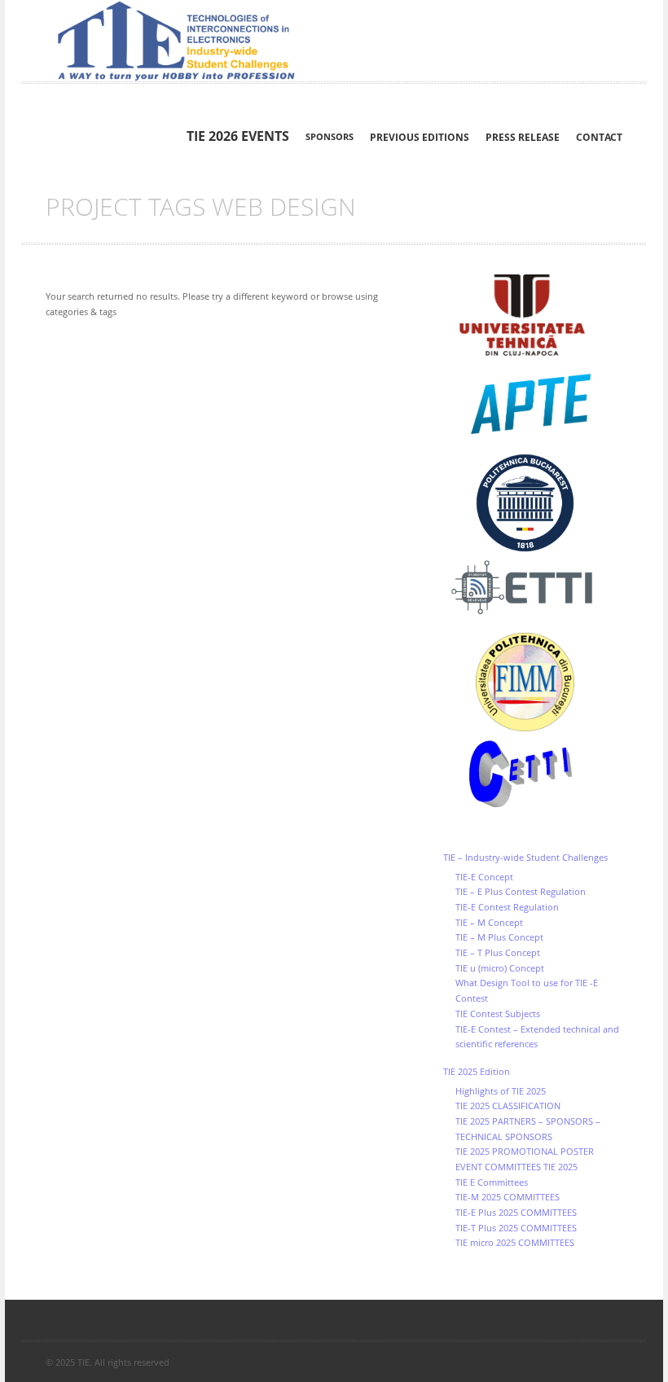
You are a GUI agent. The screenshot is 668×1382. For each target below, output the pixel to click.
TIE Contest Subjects (497, 1013)
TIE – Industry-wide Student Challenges (525, 857)
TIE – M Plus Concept (499, 937)
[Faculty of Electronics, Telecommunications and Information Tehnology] (532, 588)
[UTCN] (532, 315)
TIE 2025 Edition (476, 1071)
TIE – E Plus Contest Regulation (520, 891)
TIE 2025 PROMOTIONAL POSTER (524, 1151)
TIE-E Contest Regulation (507, 907)
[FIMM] (532, 682)
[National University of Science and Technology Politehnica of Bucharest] (532, 503)
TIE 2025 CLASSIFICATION (507, 1105)
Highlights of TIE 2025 (500, 1091)
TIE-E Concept (484, 877)
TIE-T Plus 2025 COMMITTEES (516, 1228)
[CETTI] (532, 774)
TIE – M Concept (489, 922)
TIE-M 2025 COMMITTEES (507, 1197)
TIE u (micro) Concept (499, 968)
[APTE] (532, 404)
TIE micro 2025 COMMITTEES (514, 1242)
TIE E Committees (491, 1182)
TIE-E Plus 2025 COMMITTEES (516, 1212)
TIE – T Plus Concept (497, 952)
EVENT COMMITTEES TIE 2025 (516, 1166)
